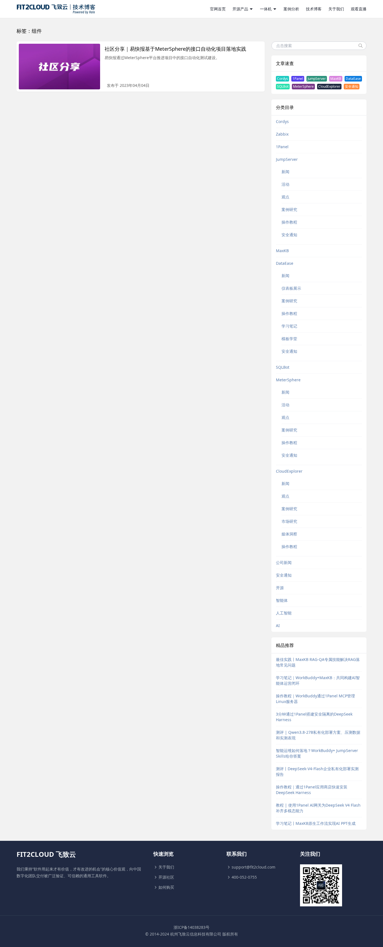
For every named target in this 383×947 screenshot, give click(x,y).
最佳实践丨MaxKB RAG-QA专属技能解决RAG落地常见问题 (318, 662)
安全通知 (351, 86)
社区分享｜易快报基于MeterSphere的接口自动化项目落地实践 (175, 48)
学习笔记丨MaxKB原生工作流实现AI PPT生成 (316, 823)
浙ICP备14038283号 (191, 927)
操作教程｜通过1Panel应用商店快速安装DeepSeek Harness (311, 789)
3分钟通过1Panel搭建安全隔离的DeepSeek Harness (314, 716)
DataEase (353, 78)
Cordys (282, 78)
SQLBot (283, 86)
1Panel (297, 78)
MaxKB (335, 78)
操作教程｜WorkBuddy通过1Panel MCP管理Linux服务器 (315, 698)
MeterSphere (303, 86)
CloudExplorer (329, 86)
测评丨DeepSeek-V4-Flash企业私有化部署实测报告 (317, 771)
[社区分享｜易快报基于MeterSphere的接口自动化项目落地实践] (59, 66)
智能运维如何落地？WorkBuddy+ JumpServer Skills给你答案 (317, 753)
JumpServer (317, 78)
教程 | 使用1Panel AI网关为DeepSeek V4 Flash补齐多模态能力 (318, 807)
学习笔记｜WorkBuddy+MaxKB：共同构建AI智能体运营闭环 (318, 680)
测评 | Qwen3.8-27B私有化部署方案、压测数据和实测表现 (318, 735)
